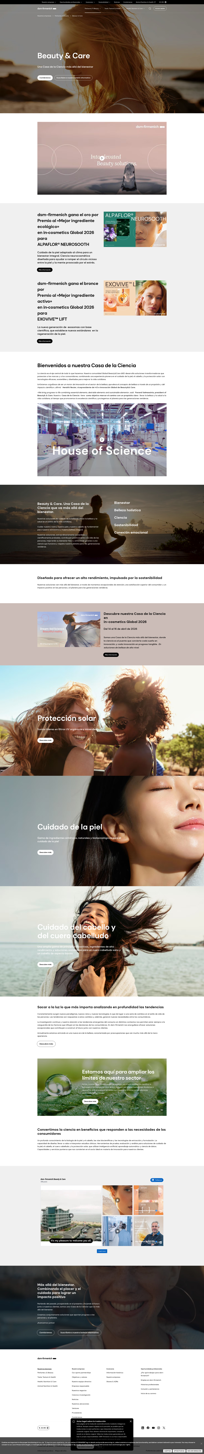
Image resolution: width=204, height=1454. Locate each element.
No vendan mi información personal (86, 1445)
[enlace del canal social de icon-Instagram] (158, 1428)
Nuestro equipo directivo (81, 1381)
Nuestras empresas (44, 16)
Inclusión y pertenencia (150, 1389)
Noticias (75, 1399)
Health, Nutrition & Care (47, 1381)
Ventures (75, 1408)
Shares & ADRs (112, 1381)
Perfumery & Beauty (62, 16)
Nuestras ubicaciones (80, 1404)
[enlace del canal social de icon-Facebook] (148, 1428)
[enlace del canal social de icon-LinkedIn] (142, 1428)
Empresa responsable (80, 1386)
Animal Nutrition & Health (48, 1386)
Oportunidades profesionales (151, 1369)
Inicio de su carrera (148, 1393)
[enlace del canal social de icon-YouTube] (153, 1428)
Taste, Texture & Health (47, 1377)
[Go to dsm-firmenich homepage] (46, 8)
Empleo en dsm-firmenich (151, 1380)
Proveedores (77, 1413)
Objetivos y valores (79, 1377)
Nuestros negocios (79, 1390)
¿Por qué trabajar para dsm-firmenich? (152, 1374)
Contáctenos (77, 1417)
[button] (150, 8)
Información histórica (114, 1373)
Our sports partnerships (81, 1373)
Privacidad (67, 1445)
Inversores (110, 1369)
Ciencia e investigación (81, 1395)
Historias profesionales (150, 1384)
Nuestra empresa (78, 1369)
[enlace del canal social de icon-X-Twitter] (164, 1428)
